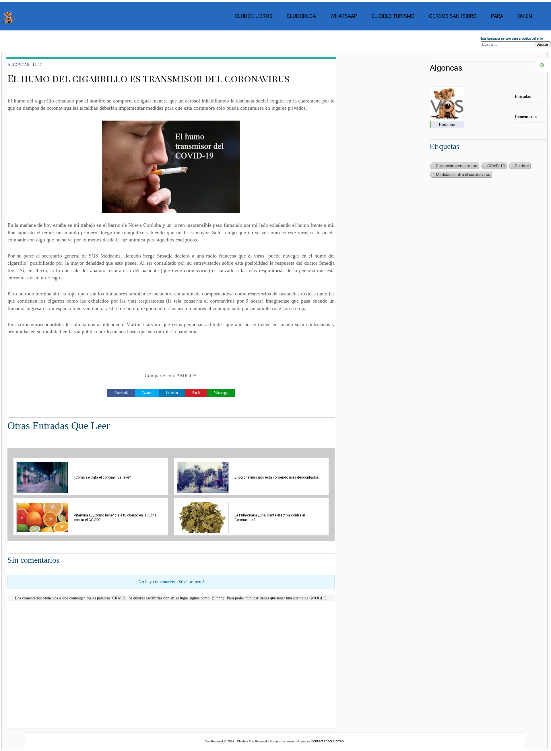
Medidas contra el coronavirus (463, 174)
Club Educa (301, 16)
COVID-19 (496, 166)
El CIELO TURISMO (393, 16)
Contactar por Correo (327, 741)
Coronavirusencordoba (456, 166)
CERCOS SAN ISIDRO (453, 16)
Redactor (447, 124)
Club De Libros (253, 16)
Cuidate (522, 166)
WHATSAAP (343, 16)
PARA (497, 16)
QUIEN (525, 16)
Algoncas (446, 68)
